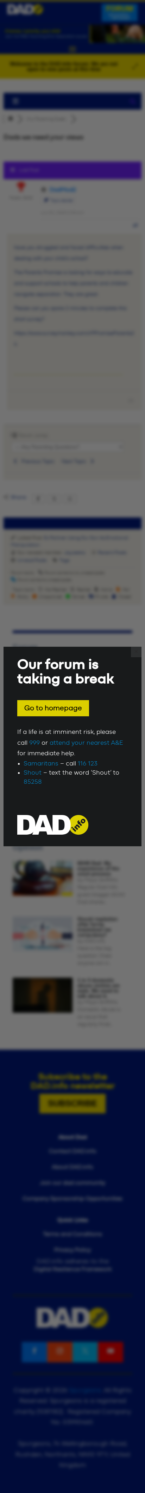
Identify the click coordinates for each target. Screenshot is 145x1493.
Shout (33, 773)
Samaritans (41, 764)
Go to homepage (53, 708)
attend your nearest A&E (86, 743)
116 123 (87, 764)
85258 (33, 782)
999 (34, 743)
